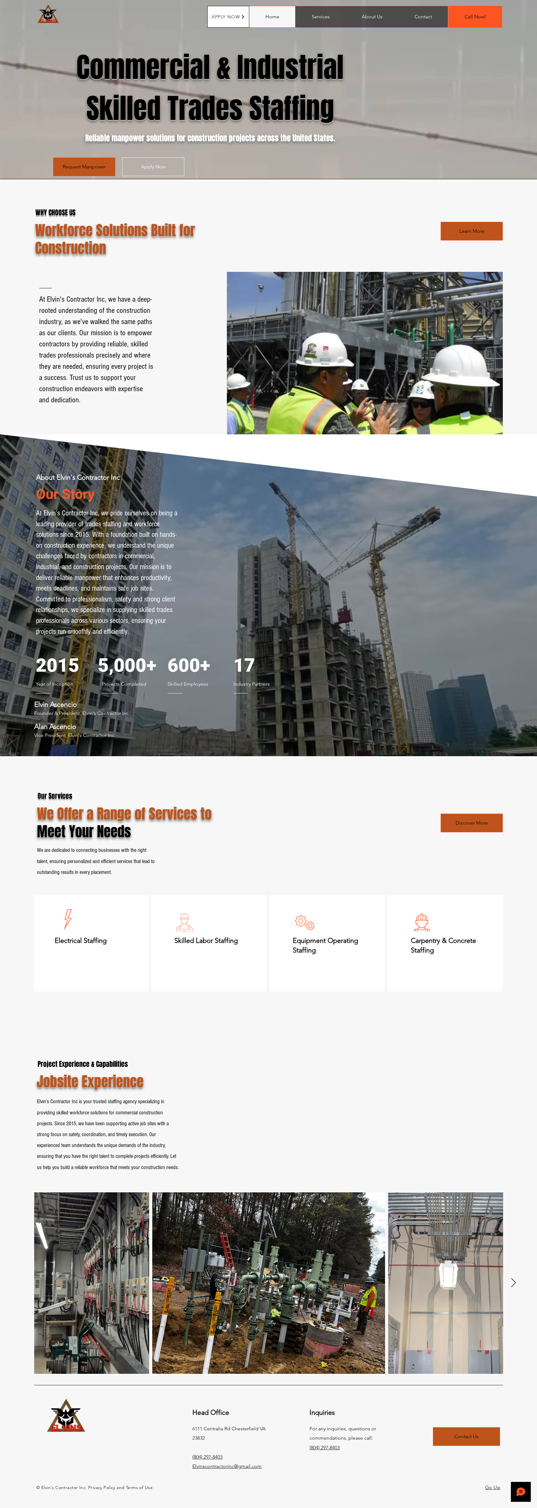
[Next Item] (513, 1283)
